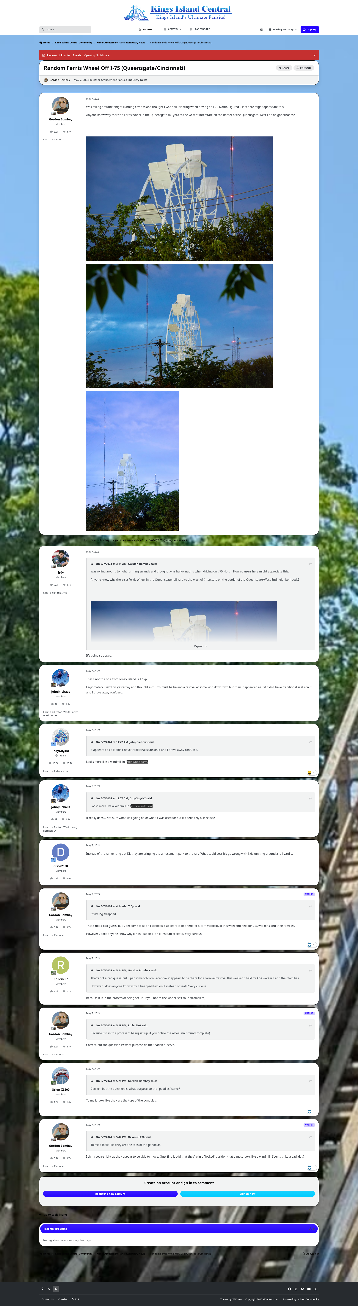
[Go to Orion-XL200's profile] (61, 1076)
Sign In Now (247, 1193)
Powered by (301, 1299)
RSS (76, 1299)
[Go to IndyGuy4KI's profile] (61, 737)
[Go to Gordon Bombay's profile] (46, 80)
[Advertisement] (179, 1269)
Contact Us (48, 1299)
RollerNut (61, 979)
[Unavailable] (179, 139)
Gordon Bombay (60, 80)
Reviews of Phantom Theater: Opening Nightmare (78, 55)
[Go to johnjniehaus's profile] (61, 678)
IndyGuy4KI (60, 751)
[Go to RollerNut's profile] (61, 965)
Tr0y (61, 573)
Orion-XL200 (61, 1090)
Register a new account (110, 1193)
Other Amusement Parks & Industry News (120, 80)
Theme (224, 1299)
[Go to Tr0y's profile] (61, 558)
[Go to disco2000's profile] (61, 852)
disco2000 (61, 866)
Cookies (62, 1299)
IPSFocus (237, 1299)
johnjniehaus (60, 692)
